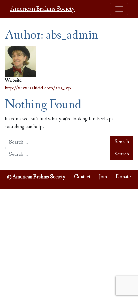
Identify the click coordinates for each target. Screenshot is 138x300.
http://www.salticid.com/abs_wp (38, 88)
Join (103, 176)
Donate (123, 176)
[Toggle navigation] (119, 9)
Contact (82, 176)
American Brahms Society (42, 9)
